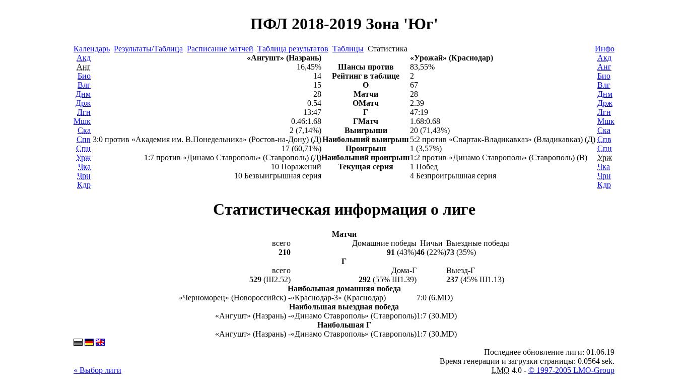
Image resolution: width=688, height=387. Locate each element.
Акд (84, 57)
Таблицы (348, 48)
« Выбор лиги (97, 370)
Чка (84, 166)
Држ (83, 103)
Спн (83, 148)
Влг (84, 85)
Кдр (84, 184)
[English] (100, 343)
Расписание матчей (220, 48)
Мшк (82, 121)
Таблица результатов (292, 48)
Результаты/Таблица (148, 48)
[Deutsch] (89, 343)
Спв (84, 139)
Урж (83, 157)
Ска (84, 130)
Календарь (92, 48)
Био (84, 76)
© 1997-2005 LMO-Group (571, 370)
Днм (83, 94)
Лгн (84, 112)
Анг (604, 66)
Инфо (604, 48)
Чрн (84, 175)
